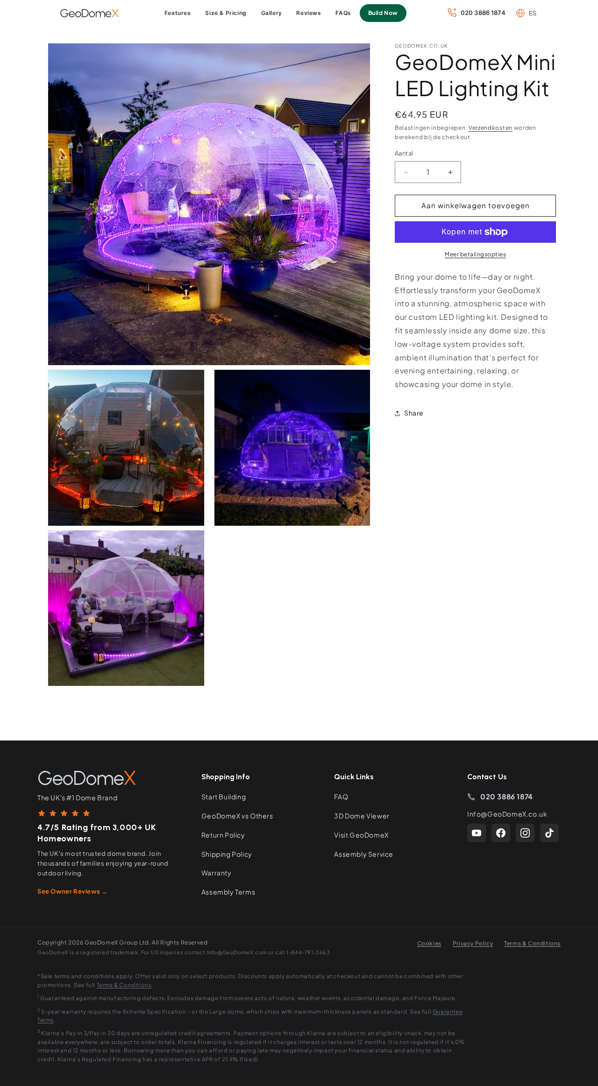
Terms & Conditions (532, 943)
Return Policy (223, 835)
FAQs (343, 12)
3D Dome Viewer (361, 815)
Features (177, 12)
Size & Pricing (225, 12)
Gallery (271, 12)
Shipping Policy (226, 854)
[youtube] (476, 833)
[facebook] (500, 833)
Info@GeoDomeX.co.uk (507, 814)
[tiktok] (549, 833)
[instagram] (525, 833)
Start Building (223, 796)
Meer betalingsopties (475, 254)
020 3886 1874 (506, 796)
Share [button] (414, 413)
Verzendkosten (491, 127)
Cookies (429, 943)
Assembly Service (363, 854)
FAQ (341, 796)
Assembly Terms (228, 892)
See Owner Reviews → (72, 891)
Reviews (308, 12)
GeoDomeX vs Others (237, 815)
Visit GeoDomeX (361, 835)
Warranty (216, 872)
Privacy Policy (473, 943)
